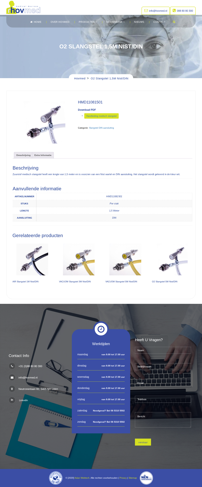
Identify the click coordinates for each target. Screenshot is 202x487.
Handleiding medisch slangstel (101, 116)
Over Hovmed (60, 22)
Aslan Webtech (81, 477)
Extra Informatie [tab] (42, 155)
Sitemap (133, 477)
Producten (87, 22)
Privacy (123, 477)
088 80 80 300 (185, 10)
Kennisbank (114, 22)
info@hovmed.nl (158, 10)
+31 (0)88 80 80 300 (30, 366)
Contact (159, 22)
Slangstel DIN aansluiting (101, 128)
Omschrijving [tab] (23, 155)
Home (37, 22)
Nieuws (139, 22)
